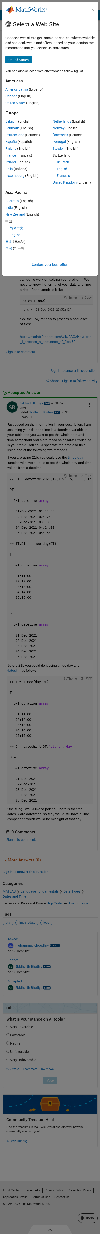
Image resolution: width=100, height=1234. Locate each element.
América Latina (16, 89)
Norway (59, 128)
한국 (8, 248)
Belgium (11, 121)
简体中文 (16, 228)
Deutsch (63, 162)
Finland (11, 148)
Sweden (59, 148)
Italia (9, 169)
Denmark (12, 128)
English (62, 169)
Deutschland (14, 135)
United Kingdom (65, 182)
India (9, 208)
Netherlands (62, 121)
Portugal (59, 142)
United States (15, 103)
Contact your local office (50, 265)
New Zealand (15, 214)
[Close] (93, 9)
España (11, 142)
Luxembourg (15, 176)
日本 (8, 242)
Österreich (60, 135)
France (10, 155)
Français (63, 176)
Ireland (10, 162)
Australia (12, 201)
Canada (11, 96)
